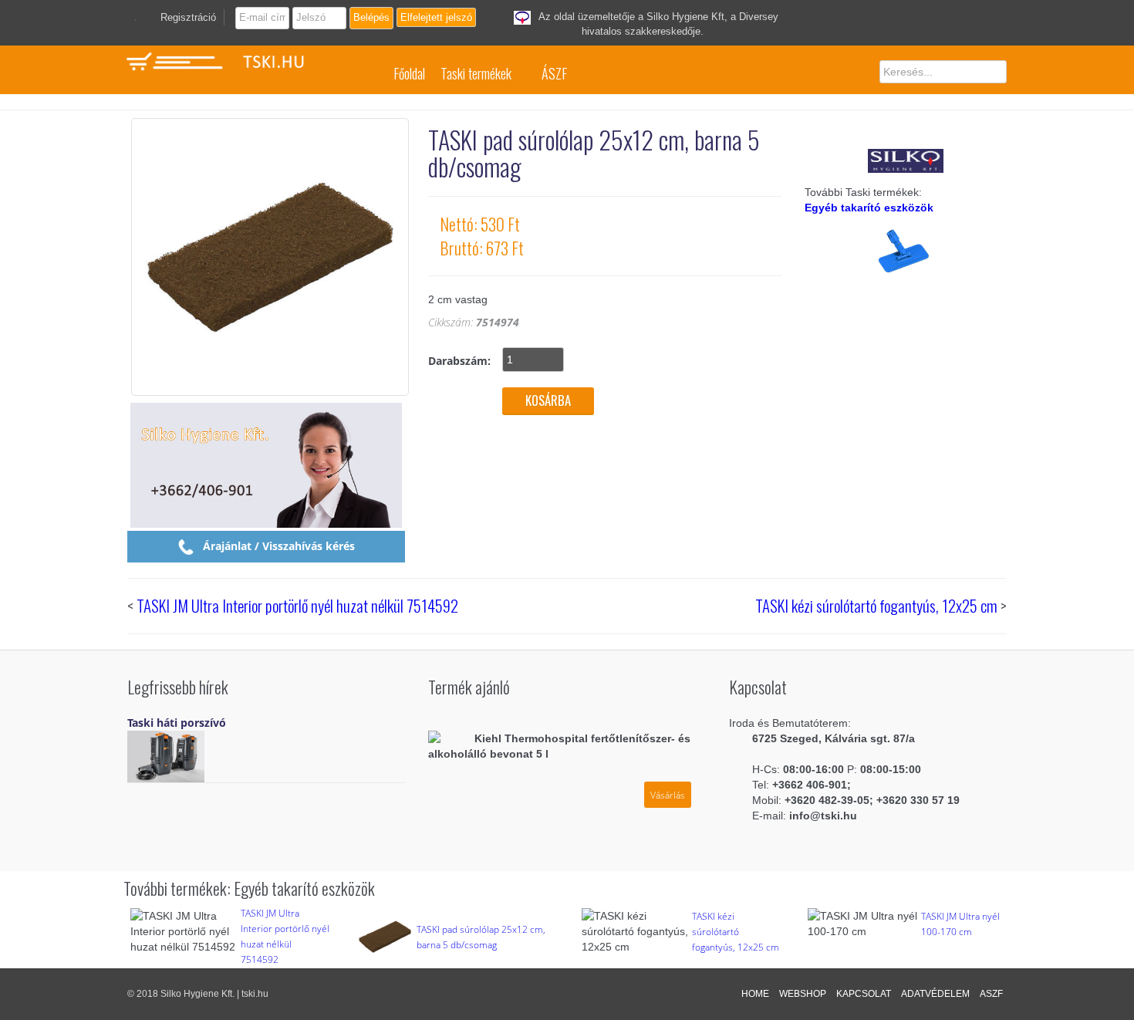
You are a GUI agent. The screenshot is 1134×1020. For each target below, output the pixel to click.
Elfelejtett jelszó (436, 17)
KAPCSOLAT (863, 993)
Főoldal (409, 73)
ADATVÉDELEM (935, 993)
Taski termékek (475, 73)
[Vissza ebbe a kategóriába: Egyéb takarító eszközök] (905, 275)
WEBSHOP (802, 993)
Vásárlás (667, 795)
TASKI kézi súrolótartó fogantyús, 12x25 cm (876, 605)
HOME (755, 993)
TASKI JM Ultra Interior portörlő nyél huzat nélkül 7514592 (297, 605)
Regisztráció (188, 17)
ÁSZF (554, 73)
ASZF (991, 993)
